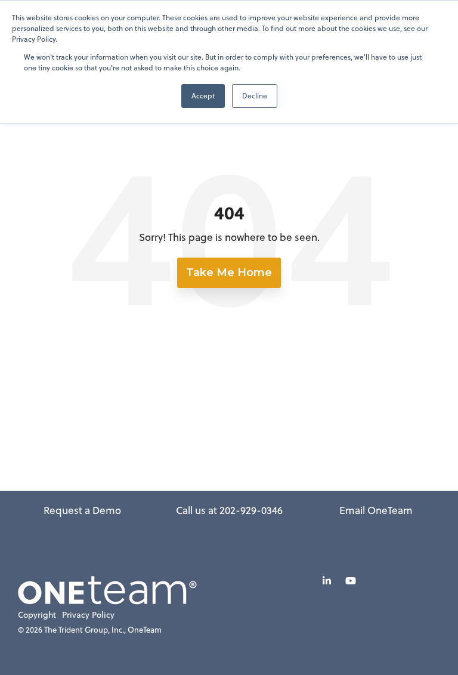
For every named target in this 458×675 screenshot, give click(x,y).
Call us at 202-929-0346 (229, 510)
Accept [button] (203, 96)
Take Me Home (229, 272)
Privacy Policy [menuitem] (88, 615)
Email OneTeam (376, 510)
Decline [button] (254, 96)
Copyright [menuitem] (37, 615)
